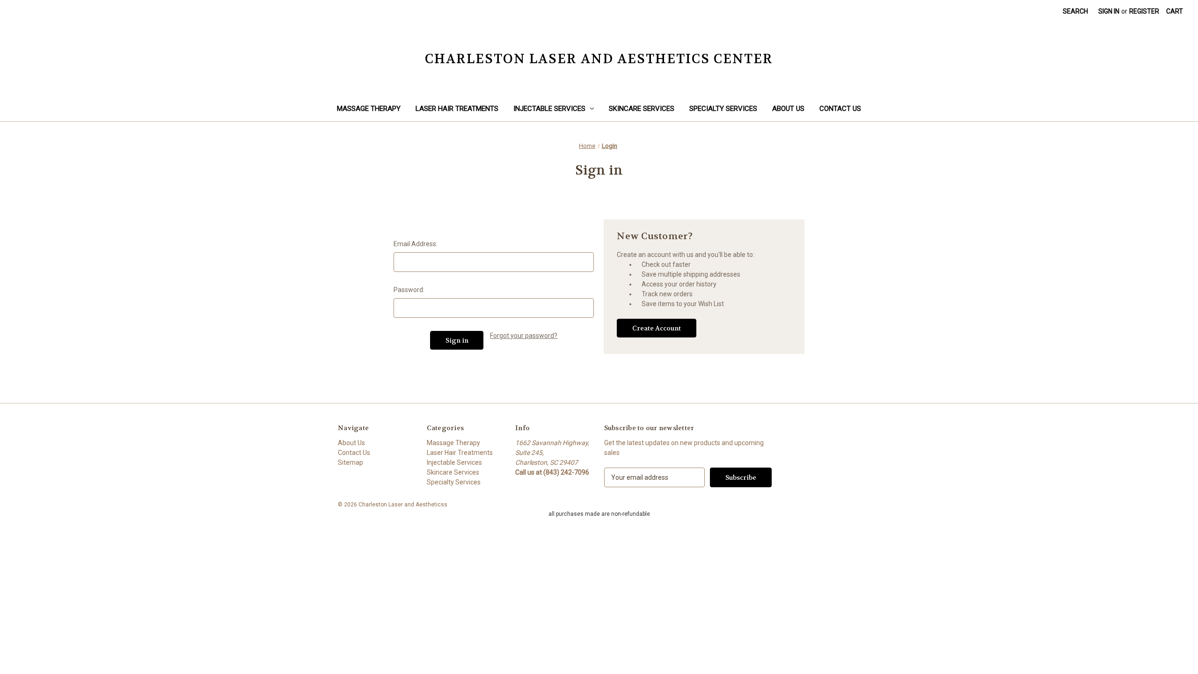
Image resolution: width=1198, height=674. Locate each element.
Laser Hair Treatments (457, 108)
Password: (409, 289)
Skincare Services (641, 108)
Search (1075, 11)
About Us (788, 108)
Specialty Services (723, 108)
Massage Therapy (369, 108)
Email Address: (416, 244)
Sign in (1108, 11)
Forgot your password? (523, 335)
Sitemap (350, 462)
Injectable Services (549, 108)
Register (1144, 11)
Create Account (656, 328)
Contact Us (840, 108)
